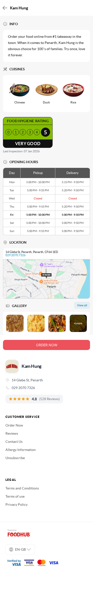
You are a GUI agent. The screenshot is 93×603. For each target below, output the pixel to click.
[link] (46, 387)
